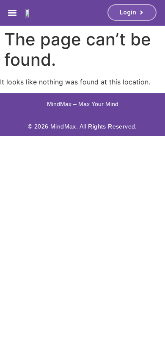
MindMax (63, 126)
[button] (12, 13)
